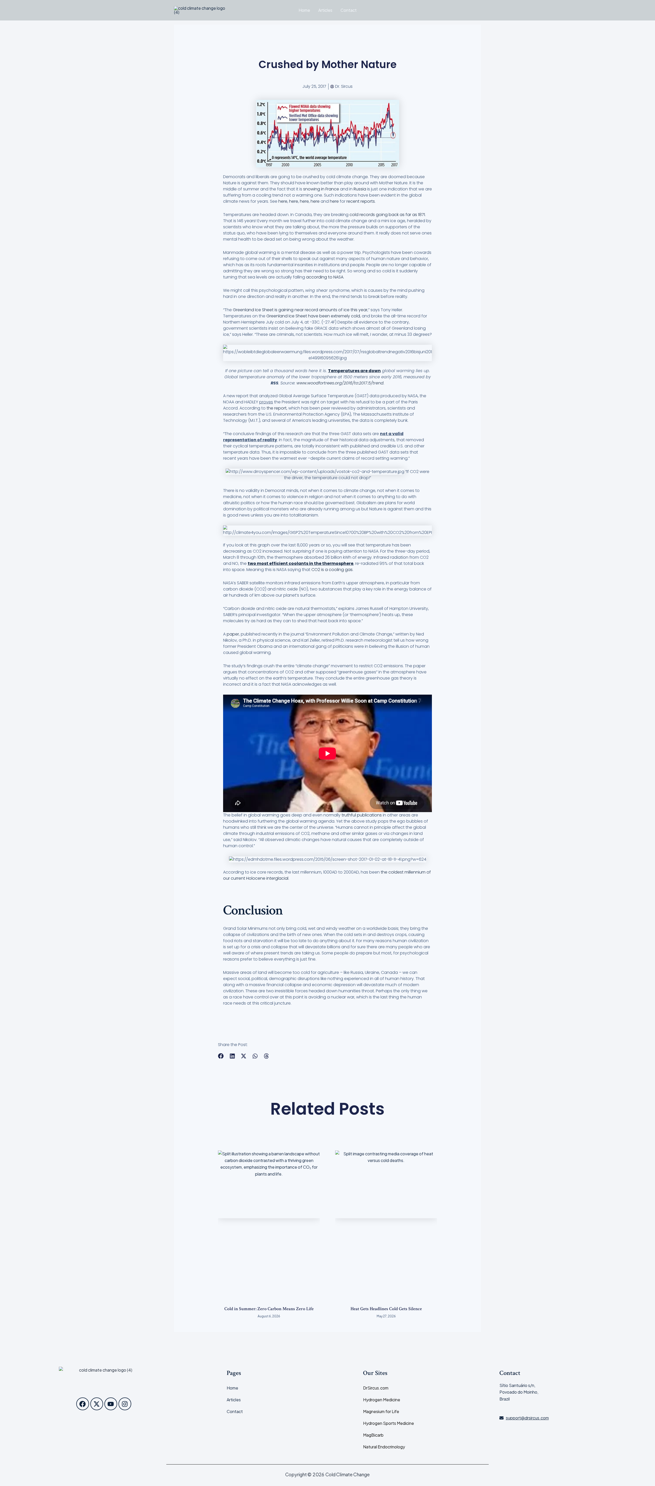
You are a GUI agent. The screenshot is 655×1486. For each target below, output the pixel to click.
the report (277, 408)
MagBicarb (373, 1435)
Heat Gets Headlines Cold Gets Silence (386, 1309)
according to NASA (324, 277)
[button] (221, 1056)
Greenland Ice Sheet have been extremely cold (313, 316)
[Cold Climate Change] (200, 9)
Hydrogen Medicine (381, 1399)
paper (233, 634)
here (282, 201)
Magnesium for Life (381, 1411)
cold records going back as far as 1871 (387, 215)
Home (304, 10)
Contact (349, 10)
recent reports (360, 201)
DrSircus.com (375, 1388)
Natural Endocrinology (384, 1446)
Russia (360, 189)
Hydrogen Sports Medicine (388, 1423)
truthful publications (362, 815)
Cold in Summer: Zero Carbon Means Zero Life (269, 1309)
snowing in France (321, 189)
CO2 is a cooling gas (332, 570)
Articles (325, 10)
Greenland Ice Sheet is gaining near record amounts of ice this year (300, 310)
